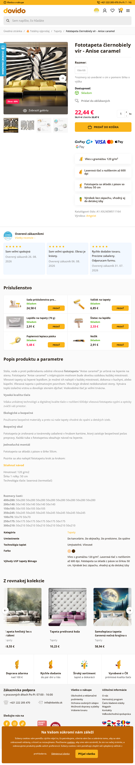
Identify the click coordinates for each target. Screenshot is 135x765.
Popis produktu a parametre (33, 359)
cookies (71, 742)
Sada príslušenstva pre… (41, 299)
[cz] (114, 722)
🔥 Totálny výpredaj (38, 31)
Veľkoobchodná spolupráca (116, 713)
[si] (128, 722)
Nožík (93, 336)
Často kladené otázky (113, 703)
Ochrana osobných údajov (85, 703)
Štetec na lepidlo (100, 318)
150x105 (81, 70)
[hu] (109, 722)
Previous (5, 610)
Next (62, 78)
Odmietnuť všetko (60, 753)
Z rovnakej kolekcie (24, 581)
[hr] (118, 722)
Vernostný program (112, 699)
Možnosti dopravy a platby (85, 706)
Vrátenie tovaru (79, 710)
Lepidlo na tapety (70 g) (41, 318)
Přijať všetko (86, 753)
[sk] (104, 722)
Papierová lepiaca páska (41, 336)
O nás (105, 695)
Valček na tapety (100, 299)
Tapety (58, 31)
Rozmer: (81, 62)
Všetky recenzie (24, 237)
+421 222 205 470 (19, 702)
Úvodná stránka (13, 31)
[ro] (123, 722)
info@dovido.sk (53, 702)
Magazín (106, 706)
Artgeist (91, 215)
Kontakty (107, 710)
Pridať (56, 308)
